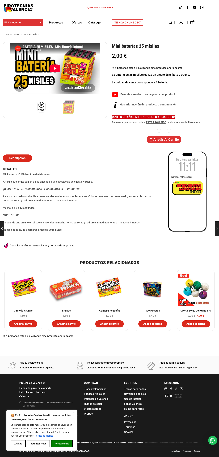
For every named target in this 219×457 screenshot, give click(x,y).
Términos (129, 427)
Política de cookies (44, 435)
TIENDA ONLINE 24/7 (127, 22)
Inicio (8, 34)
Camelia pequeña (109, 310)
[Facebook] (187, 7)
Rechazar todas (38, 443)
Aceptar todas (62, 443)
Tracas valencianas (95, 389)
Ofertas (77, 22)
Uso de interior (132, 398)
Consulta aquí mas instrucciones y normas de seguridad (42, 245)
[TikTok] (180, 7)
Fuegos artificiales (94, 393)
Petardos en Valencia (96, 398)
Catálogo (94, 22)
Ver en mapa (29, 406)
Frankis (66, 310)
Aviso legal (176, 451)
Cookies (128, 432)
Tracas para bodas (135, 389)
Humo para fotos (134, 408)
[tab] (17, 158)
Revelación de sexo (135, 393)
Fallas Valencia (133, 403)
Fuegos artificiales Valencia (101, 443)
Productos (56, 22)
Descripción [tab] (17, 158)
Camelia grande (23, 310)
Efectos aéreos (92, 408)
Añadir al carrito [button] (23, 323)
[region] (41, 430)
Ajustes (18, 443)
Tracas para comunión (80, 443)
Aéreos (18, 34)
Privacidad (130, 422)
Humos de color (93, 403)
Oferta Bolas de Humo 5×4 (196, 310)
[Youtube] (194, 7)
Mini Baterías (31, 34)
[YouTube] (181, 388)
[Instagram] (201, 7)
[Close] (74, 413)
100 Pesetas (152, 310)
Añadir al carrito (166, 139)
